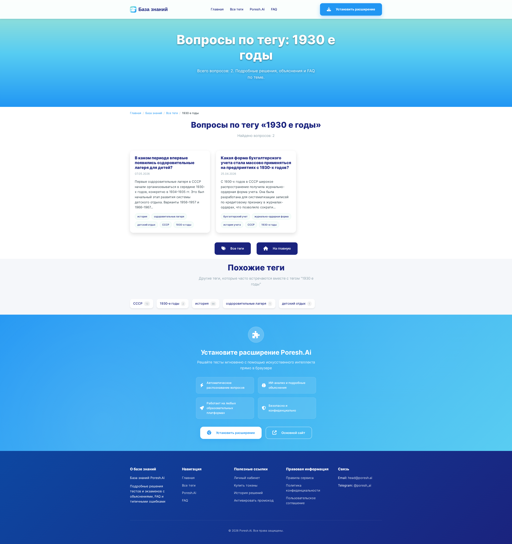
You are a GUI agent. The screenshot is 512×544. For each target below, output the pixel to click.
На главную (282, 248)
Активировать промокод (254, 500)
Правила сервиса (300, 478)
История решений (248, 493)
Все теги (236, 9)
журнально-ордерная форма (271, 216)
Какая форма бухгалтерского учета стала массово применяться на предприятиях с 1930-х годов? (256, 163)
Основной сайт (293, 433)
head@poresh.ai (360, 478)
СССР (165, 224)
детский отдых (146, 224)
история (142, 216)
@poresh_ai (362, 485)
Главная (217, 9)
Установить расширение (355, 9)
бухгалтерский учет (235, 216)
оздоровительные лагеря (169, 216)
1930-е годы (183, 224)
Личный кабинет (247, 478)
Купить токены (245, 485)
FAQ (274, 9)
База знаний (153, 9)
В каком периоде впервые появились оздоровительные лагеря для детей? (164, 163)
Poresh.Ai (257, 9)
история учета (232, 224)
